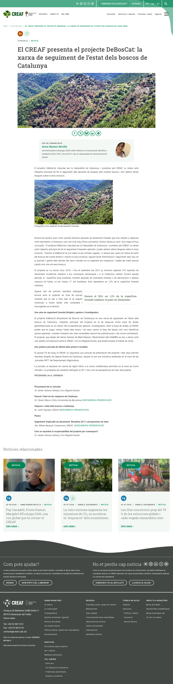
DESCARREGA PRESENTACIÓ (97, 400)
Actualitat (16, 26)
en (147, 4)
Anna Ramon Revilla (54, 146)
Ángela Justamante (88, 505)
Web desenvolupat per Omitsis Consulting (19, 645)
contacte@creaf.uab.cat (15, 631)
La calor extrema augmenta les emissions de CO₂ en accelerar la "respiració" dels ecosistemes (86, 514)
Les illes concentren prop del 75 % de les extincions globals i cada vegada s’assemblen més (143, 514)
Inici (5, 26)
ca (153, 4)
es (158, 4)
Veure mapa (9, 618)
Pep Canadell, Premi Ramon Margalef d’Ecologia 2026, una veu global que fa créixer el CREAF (27, 516)
